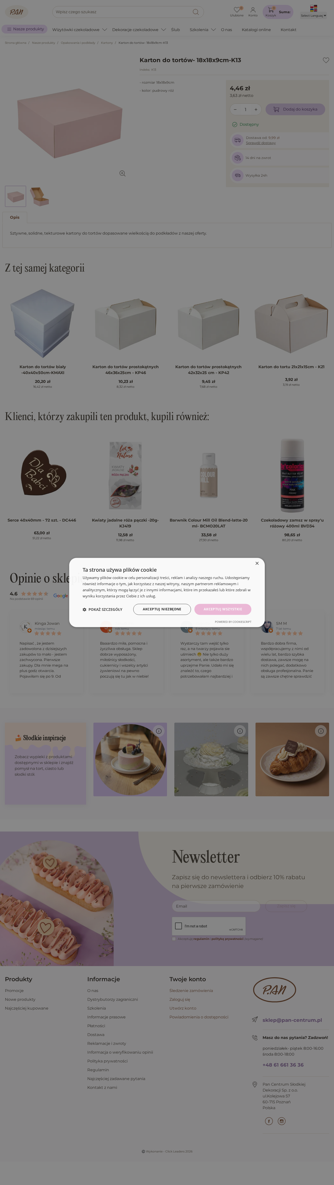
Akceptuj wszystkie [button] (223, 609)
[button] (102, 609)
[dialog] (167, 592)
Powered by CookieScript (233, 622)
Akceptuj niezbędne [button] (162, 609)
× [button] (257, 563)
